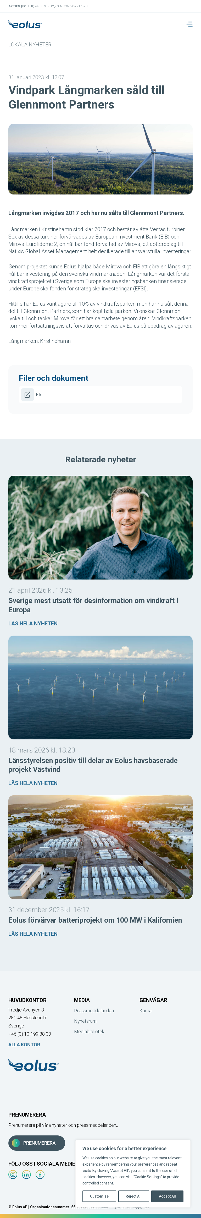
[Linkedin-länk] (26, 1174)
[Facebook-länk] (40, 1174)
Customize (99, 1196)
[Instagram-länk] (12, 1174)
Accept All (167, 1196)
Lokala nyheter (29, 44)
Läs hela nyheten (33, 623)
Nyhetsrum (85, 1021)
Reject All (134, 1196)
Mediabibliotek (89, 1031)
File (39, 394)
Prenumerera (39, 1143)
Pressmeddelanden (94, 1010)
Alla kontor (24, 1044)
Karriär (146, 1010)
